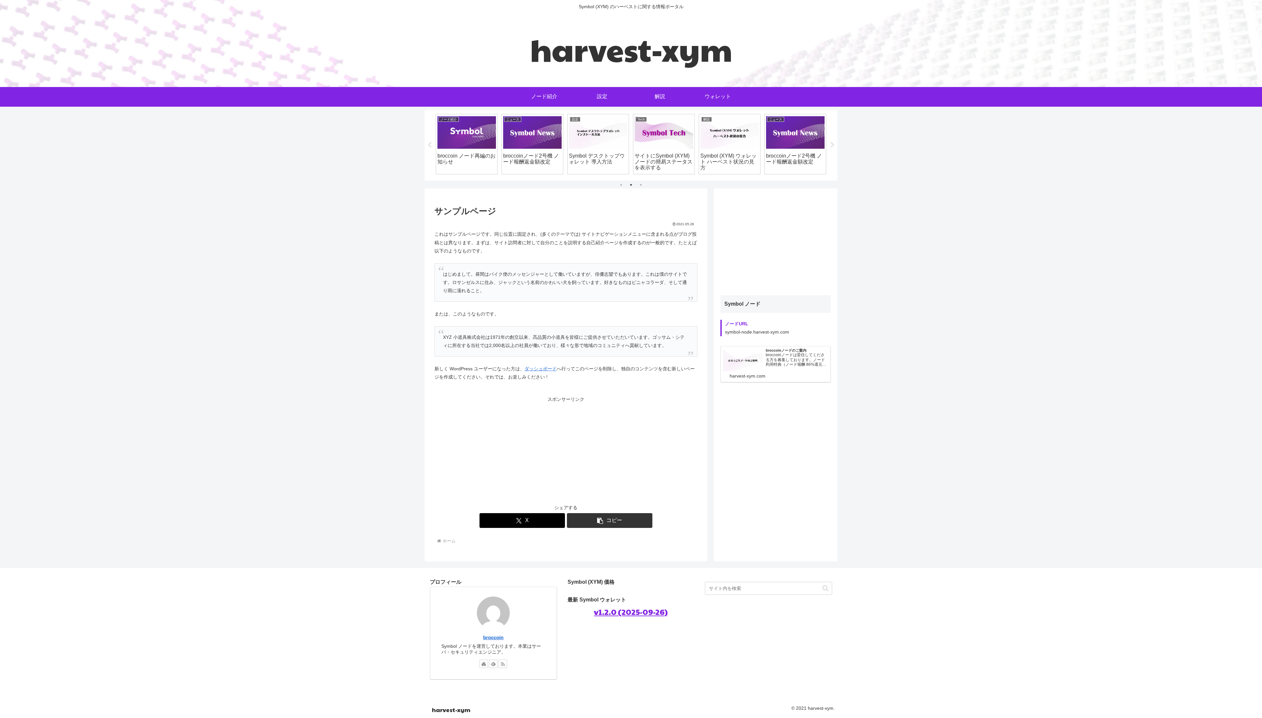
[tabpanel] (467, 144)
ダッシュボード (541, 368)
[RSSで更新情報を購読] (503, 664)
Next (832, 145)
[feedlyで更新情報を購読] (493, 664)
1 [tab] (621, 185)
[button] (609, 520)
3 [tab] (641, 185)
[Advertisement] (565, 449)
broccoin (493, 637)
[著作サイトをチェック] (483, 664)
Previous (429, 145)
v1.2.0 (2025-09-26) (631, 611)
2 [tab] (631, 185)
